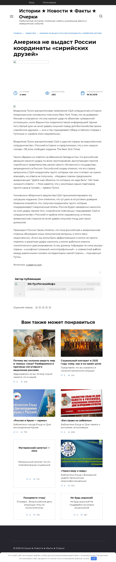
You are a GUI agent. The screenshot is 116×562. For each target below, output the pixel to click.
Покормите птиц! (34, 497)
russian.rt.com (34, 264)
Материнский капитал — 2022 (34, 449)
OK (93, 558)
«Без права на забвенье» (76, 420)
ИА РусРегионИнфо (41, 284)
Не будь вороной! (82, 497)
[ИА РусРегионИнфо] (20, 287)
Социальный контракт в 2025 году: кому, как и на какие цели (81, 362)
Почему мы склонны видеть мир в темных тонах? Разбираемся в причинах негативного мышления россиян (34, 365)
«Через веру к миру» (74, 471)
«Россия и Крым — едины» (30, 420)
